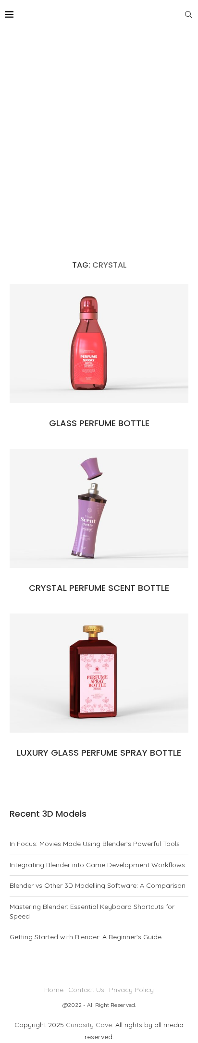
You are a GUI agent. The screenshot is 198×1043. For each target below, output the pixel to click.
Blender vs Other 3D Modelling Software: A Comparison (98, 885)
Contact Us (86, 989)
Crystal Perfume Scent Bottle (99, 588)
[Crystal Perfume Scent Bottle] (99, 508)
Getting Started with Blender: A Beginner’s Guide (85, 937)
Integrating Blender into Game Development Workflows (97, 864)
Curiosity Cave (89, 1024)
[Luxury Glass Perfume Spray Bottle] (99, 673)
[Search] (188, 14)
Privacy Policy (131, 989)
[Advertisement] (99, 133)
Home (53, 989)
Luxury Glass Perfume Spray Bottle (99, 753)
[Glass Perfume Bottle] (99, 343)
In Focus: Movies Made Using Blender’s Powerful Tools (95, 843)
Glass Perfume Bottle (99, 423)
